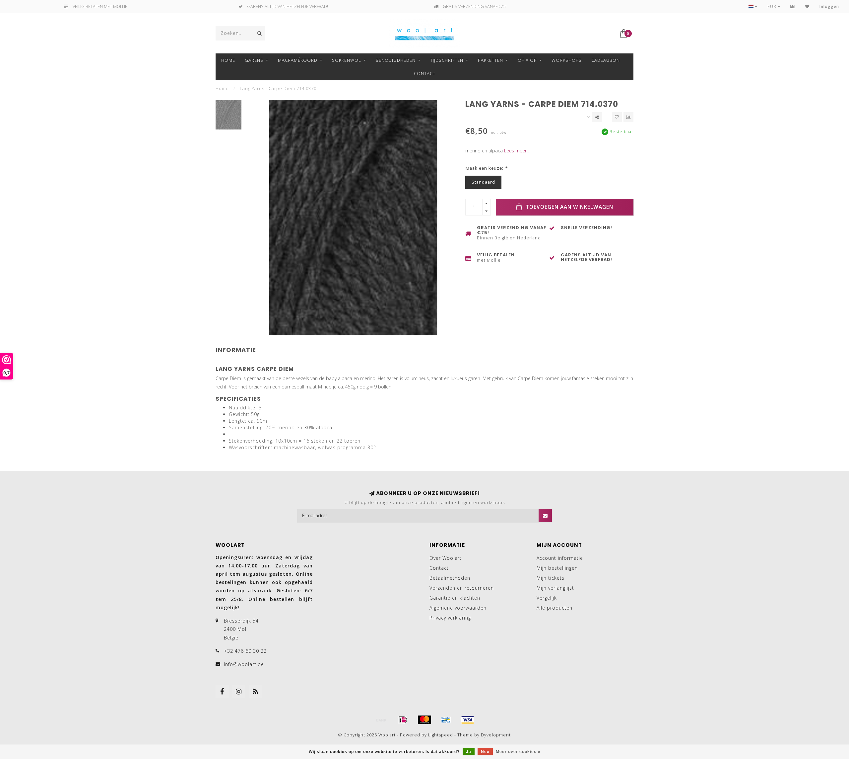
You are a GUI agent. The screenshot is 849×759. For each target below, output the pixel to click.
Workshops (567, 60)
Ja (468, 751)
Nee (485, 751)
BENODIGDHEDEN (396, 60)
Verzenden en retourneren (461, 588)
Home (228, 60)
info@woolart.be (244, 664)
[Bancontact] (446, 720)
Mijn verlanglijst (555, 588)
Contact (424, 73)
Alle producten (554, 608)
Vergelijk (547, 598)
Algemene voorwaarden (458, 608)
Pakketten (490, 60)
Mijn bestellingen (557, 568)
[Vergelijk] (792, 6)
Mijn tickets (550, 578)
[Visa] (467, 720)
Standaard (483, 182)
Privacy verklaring (450, 618)
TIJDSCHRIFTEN (446, 60)
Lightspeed (440, 735)
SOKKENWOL (346, 60)
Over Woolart (445, 558)
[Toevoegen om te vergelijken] (628, 117)
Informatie (236, 350)
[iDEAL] (403, 720)
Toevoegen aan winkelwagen (568, 207)
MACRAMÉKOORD (297, 60)
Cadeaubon (605, 60)
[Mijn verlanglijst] (807, 6)
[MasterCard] (424, 720)
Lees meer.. (516, 150)
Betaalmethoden (449, 578)
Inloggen (829, 6)
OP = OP (527, 60)
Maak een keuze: (486, 168)
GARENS (254, 60)
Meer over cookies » (518, 751)
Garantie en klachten (454, 598)
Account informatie (560, 558)
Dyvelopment (496, 735)
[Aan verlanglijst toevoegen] (617, 117)
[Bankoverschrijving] (381, 720)
